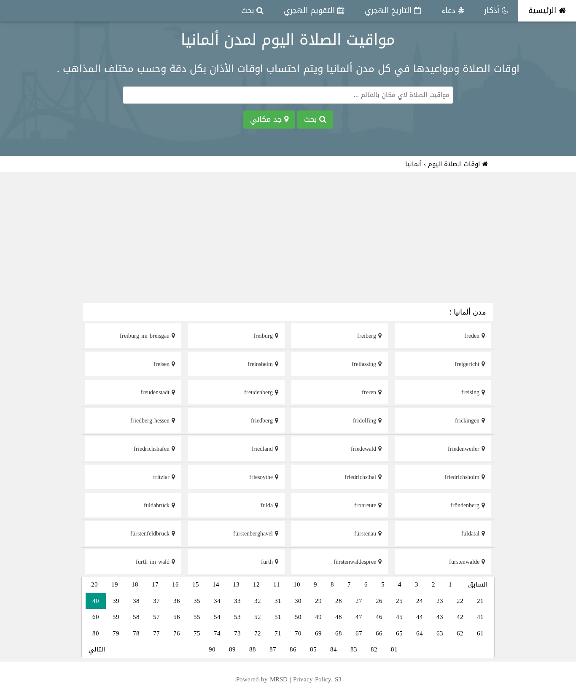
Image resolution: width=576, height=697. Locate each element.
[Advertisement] (288, 239)
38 (136, 601)
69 (318, 633)
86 (293, 649)
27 (358, 601)
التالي (97, 649)
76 (176, 633)
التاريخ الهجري (389, 10)
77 (156, 633)
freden (473, 336)
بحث (248, 10)
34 (217, 601)
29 (318, 601)
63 (439, 633)
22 (460, 601)
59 (116, 617)
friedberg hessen (151, 420)
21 (480, 601)
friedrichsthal (361, 477)
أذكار (493, 10)
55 (197, 617)
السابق (477, 584)
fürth (268, 562)
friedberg (263, 420)
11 (276, 584)
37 (156, 601)
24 (419, 601)
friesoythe (262, 477)
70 (298, 633)
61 (480, 633)
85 (313, 649)
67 (358, 633)
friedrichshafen (153, 449)
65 (399, 633)
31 (278, 601)
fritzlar (162, 477)
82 (374, 649)
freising (471, 392)
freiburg (264, 336)
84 (333, 649)
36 (176, 601)
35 (197, 601)
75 (197, 633)
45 (399, 617)
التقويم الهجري (310, 10)
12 (256, 584)
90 (212, 649)
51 (278, 617)
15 (195, 584)
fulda (268, 505)
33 (237, 601)
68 (338, 633)
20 (94, 584)
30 (298, 601)
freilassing (365, 364)
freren (370, 392)
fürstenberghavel (254, 533)
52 (257, 617)
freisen (162, 364)
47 (358, 617)
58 (136, 617)
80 (95, 633)
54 (217, 617)
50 (298, 617)
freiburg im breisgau (146, 336)
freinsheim (261, 364)
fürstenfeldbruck (151, 533)
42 (460, 617)
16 (175, 584)
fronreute (366, 505)
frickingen (468, 420)
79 (116, 633)
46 (379, 617)
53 (237, 617)
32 (257, 601)
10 (296, 584)
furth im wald (154, 562)
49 (318, 617)
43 (439, 617)
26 (379, 601)
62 (460, 633)
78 (136, 633)
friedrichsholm (463, 477)
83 (353, 649)
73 (237, 633)
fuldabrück (158, 505)
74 (217, 633)
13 (236, 584)
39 (116, 601)
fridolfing (365, 420)
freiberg (367, 336)
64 (419, 633)
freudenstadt (156, 392)
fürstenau (366, 533)
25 (399, 601)
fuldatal (471, 533)
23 (439, 601)
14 (216, 584)
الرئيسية (543, 10)
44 (419, 617)
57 (156, 617)
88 (252, 649)
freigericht (468, 364)
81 (394, 649)
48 (338, 617)
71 (278, 633)
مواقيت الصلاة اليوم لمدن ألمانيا (288, 39)
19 (114, 584)
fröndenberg (466, 505)
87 (272, 649)
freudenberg (259, 392)
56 (176, 617)
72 (257, 633)
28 (338, 601)
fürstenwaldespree (356, 562)
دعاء (449, 10)
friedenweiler (465, 449)
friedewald (364, 449)
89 (232, 649)
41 (480, 617)
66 (379, 633)
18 (135, 584)
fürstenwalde (465, 562)
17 (155, 584)
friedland (263, 449)
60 (95, 617)
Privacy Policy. (313, 679)
